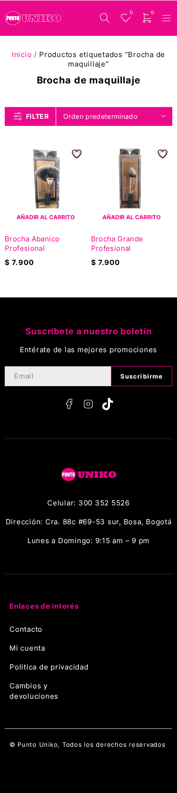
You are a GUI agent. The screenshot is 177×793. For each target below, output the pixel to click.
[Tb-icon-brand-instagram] (89, 404)
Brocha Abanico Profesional (32, 243)
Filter (37, 116)
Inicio (22, 54)
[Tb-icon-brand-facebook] (69, 404)
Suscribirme (141, 376)
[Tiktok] (107, 404)
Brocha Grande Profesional (117, 243)
